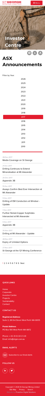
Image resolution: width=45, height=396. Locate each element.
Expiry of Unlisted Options (15, 242)
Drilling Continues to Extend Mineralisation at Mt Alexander (17, 170)
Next (22, 263)
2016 (23, 121)
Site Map (13, 389)
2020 (23, 104)
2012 (23, 138)
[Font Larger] (40, 53)
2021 (23, 100)
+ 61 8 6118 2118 (17, 336)
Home (5, 289)
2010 (23, 146)
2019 (23, 108)
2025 (23, 83)
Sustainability (8, 301)
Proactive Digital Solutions (26, 392)
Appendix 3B (8, 180)
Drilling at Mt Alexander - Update (18, 233)
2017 (23, 117)
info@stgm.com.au (16, 339)
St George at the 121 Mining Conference (22, 250)
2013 (23, 133)
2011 (23, 142)
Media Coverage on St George (17, 160)
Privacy (22, 389)
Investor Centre (9, 295)
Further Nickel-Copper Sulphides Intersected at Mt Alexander (18, 214)
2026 (23, 79)
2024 (23, 87)
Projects (6, 298)
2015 (23, 125)
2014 (23, 129)
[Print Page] (29, 53)
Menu (37, 3)
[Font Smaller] (35, 53)
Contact (6, 304)
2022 (23, 95)
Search (30, 389)
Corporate (7, 292)
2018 (23, 112)
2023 (23, 91)
